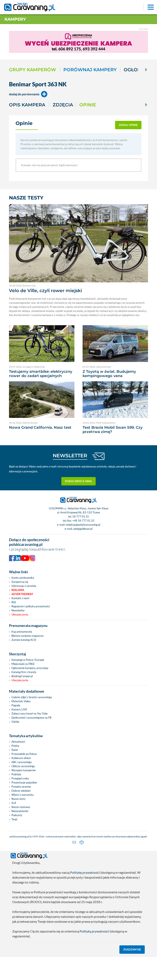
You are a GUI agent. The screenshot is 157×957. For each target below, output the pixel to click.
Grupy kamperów (32, 69)
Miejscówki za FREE (23, 663)
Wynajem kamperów (23, 770)
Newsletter (18, 610)
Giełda (15, 721)
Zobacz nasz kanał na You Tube (29, 713)
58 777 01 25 (80, 516)
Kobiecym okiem (21, 758)
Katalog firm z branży (23, 672)
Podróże (16, 774)
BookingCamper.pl (22, 676)
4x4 (13, 803)
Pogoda (15, 705)
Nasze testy (18, 798)
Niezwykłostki (19, 811)
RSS (13, 602)
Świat (14, 749)
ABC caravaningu (21, 762)
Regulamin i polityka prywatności (30, 606)
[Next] (146, 69)
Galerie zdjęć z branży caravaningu (31, 697)
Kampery (15, 19)
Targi (14, 819)
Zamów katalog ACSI (23, 639)
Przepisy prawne (21, 786)
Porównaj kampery (90, 69)
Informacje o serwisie (23, 586)
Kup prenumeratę (21, 631)
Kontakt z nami (20, 598)
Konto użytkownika (22, 577)
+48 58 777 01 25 (83, 520)
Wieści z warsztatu (22, 794)
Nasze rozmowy (20, 807)
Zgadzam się (132, 949)
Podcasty (16, 815)
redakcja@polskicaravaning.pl (83, 524)
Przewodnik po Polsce (24, 754)
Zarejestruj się (19, 581)
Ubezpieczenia (19, 614)
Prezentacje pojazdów (24, 782)
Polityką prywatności (94, 931)
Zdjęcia (63, 104)
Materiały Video (20, 701)
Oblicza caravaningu (23, 766)
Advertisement (22, 594)
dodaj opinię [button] (128, 125)
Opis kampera (27, 104)
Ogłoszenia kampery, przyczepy (29, 668)
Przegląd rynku (20, 778)
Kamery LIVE (19, 709)
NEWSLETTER (70, 455)
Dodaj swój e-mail (78, 481)
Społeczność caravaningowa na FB (31, 717)
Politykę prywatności (85, 872)
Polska (15, 745)
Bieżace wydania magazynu (27, 635)
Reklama (17, 590)
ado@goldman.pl (82, 528)
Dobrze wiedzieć (21, 790)
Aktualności (18, 741)
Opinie (87, 104)
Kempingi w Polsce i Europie (27, 659)
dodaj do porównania (24, 94)
